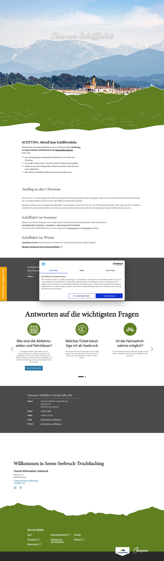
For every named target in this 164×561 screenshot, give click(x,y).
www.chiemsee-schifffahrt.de (51, 424)
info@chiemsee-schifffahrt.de (51, 420)
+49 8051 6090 (46, 411)
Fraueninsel (86, 228)
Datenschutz (34, 544)
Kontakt (77, 534)
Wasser (89, 25)
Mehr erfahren (34, 347)
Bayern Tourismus (141, 553)
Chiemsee (97, 25)
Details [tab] (82, 270)
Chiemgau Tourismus (122, 554)
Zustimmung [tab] (53, 270)
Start (29, 534)
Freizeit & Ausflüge (78, 25)
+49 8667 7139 (19, 483)
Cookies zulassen (109, 296)
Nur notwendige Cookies (81, 296)
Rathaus (79, 539)
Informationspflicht (60, 534)
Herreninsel (73, 228)
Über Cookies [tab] (110, 270)
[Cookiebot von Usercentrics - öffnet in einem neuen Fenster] (114, 264)
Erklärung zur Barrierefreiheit (57, 540)
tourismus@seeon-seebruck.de (26, 480)
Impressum (33, 539)
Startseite (67, 25)
